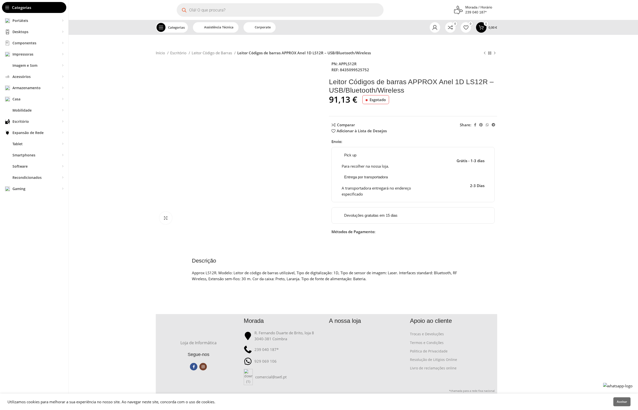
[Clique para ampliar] (166, 218)
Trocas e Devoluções (427, 334)
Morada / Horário (478, 7)
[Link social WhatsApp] (487, 125)
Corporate (263, 27)
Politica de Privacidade (429, 351)
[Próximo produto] (494, 53)
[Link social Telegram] (493, 125)
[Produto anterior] (484, 53)
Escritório (178, 52)
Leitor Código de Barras (212, 52)
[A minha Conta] (435, 27)
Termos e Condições (427, 342)
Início (161, 52)
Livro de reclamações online (433, 368)
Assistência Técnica (219, 27)
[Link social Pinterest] (481, 125)
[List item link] (284, 377)
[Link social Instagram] (203, 366)
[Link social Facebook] (475, 125)
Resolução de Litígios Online (433, 359)
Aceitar (622, 402)
